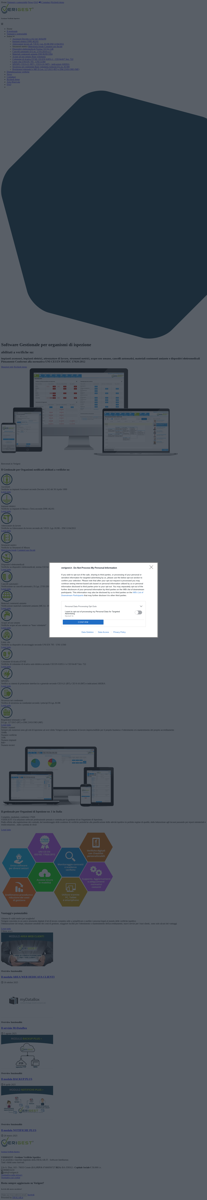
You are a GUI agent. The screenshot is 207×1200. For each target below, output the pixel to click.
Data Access (103, 632)
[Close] (152, 568)
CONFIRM (83, 622)
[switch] (138, 612)
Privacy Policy (119, 632)
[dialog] (103, 600)
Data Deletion (88, 632)
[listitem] (103, 606)
